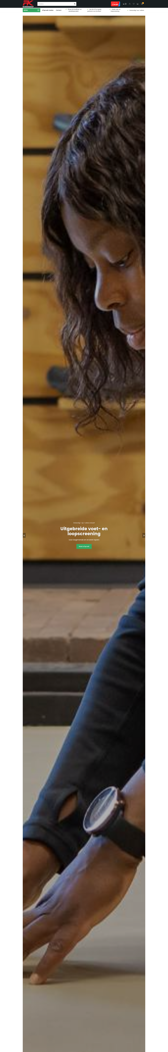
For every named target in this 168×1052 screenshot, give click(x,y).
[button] (24, 535)
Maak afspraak (84, 546)
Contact (58, 10)
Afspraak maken (47, 10)
